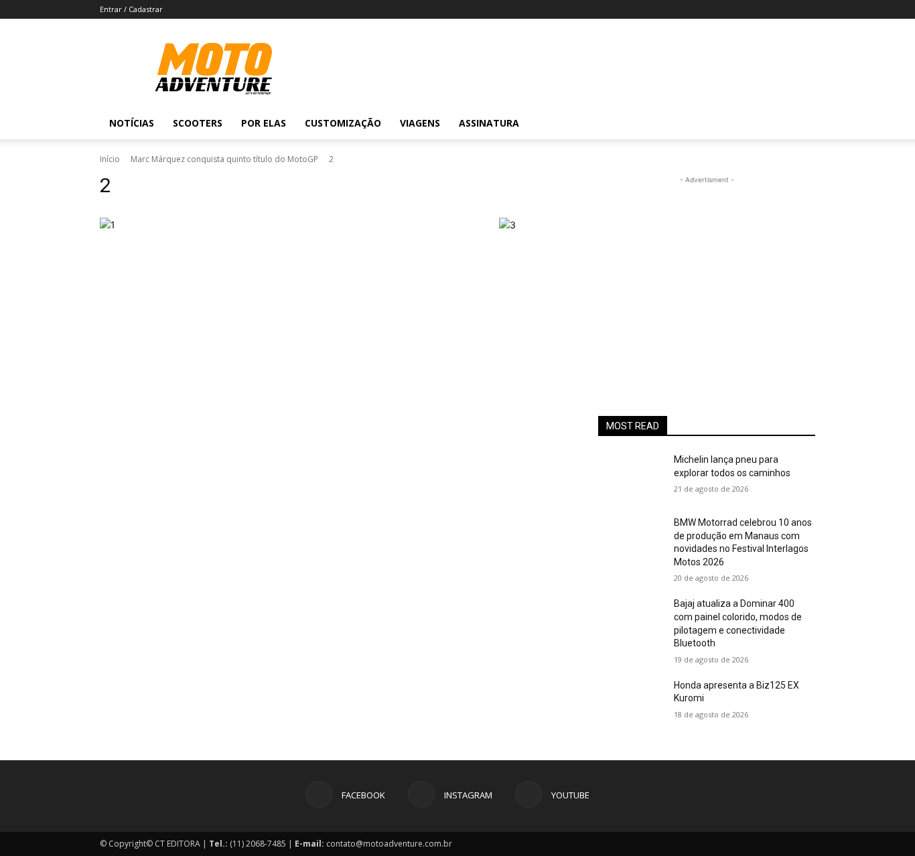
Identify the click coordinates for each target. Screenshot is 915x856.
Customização (343, 123)
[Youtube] (770, 123)
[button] (799, 124)
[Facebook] (724, 123)
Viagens (420, 123)
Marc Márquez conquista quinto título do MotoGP (224, 159)
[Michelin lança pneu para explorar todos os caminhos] (630, 476)
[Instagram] (747, 123)
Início (110, 159)
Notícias (131, 123)
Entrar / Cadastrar (131, 9)
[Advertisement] (706, 270)
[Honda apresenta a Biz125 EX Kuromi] (630, 702)
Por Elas (263, 123)
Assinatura (489, 123)
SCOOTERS (197, 123)
